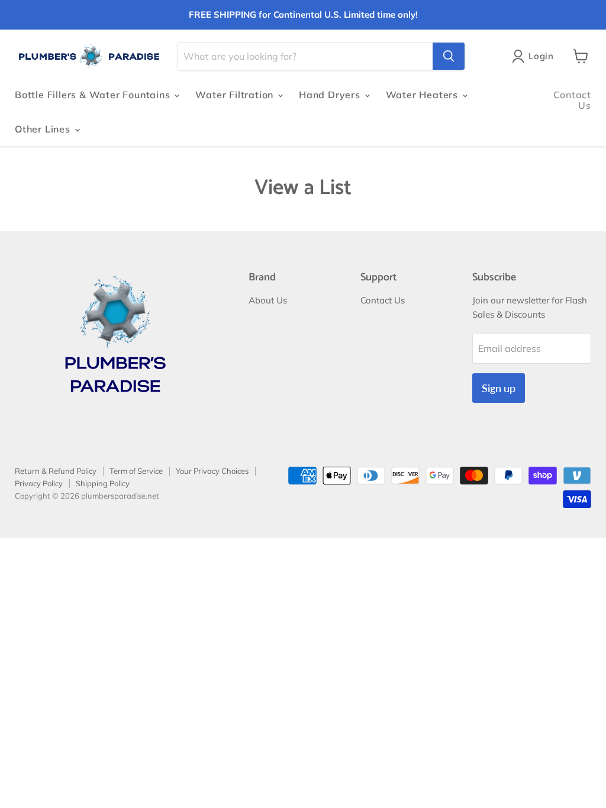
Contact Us (572, 100)
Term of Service (136, 471)
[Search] (449, 56)
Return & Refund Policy (55, 471)
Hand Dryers (331, 95)
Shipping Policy (103, 483)
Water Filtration (235, 95)
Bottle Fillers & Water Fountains (94, 95)
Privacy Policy (39, 483)
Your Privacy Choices (212, 471)
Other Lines (44, 129)
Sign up (498, 388)
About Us (268, 300)
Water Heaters (423, 95)
